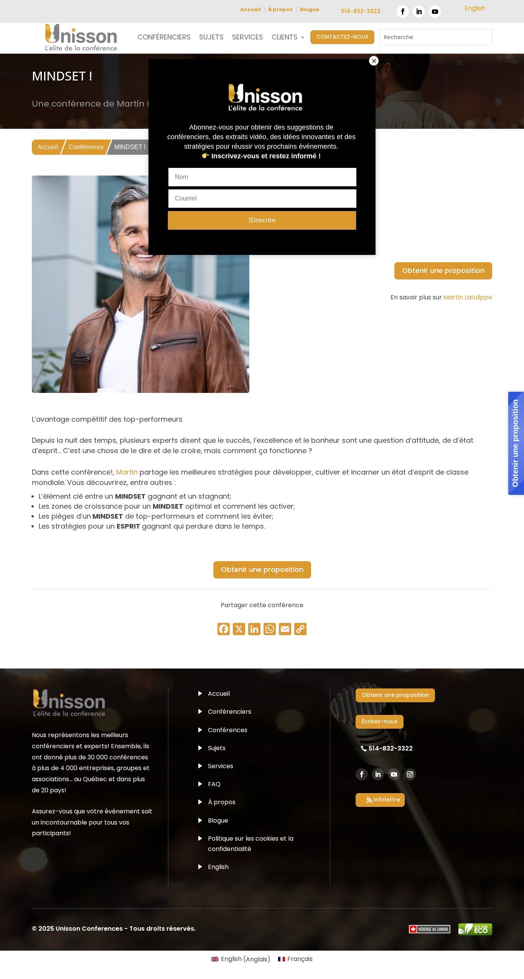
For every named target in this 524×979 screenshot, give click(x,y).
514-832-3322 (361, 11)
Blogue (309, 9)
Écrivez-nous (379, 721)
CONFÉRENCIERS (164, 38)
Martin (127, 472)
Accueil (250, 9)
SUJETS (211, 38)
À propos (280, 9)
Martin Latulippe (467, 297)
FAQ (214, 784)
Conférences (86, 147)
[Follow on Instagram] (410, 774)
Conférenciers (229, 711)
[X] (239, 630)
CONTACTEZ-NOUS (342, 37)
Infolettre (387, 799)
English (218, 866)
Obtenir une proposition (443, 270)
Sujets (217, 748)
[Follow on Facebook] (403, 11)
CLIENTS (285, 38)
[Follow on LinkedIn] (419, 11)
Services (220, 766)
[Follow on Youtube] (435, 11)
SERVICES (247, 38)
